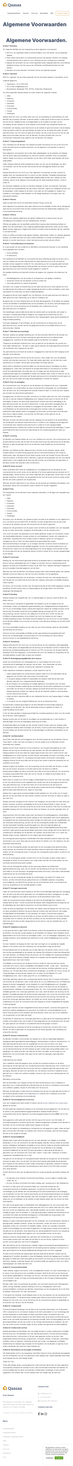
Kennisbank (44, 13)
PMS (4, 1441)
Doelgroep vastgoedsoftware (13, 1437)
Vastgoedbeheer (8, 1428)
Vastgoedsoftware (13, 13)
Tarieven (26, 13)
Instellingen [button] (49, 1458)
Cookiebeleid (6, 1413)
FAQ (51, 13)
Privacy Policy (15, 1413)
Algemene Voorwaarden (26, 1413)
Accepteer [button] (59, 1458)
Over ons (34, 13)
